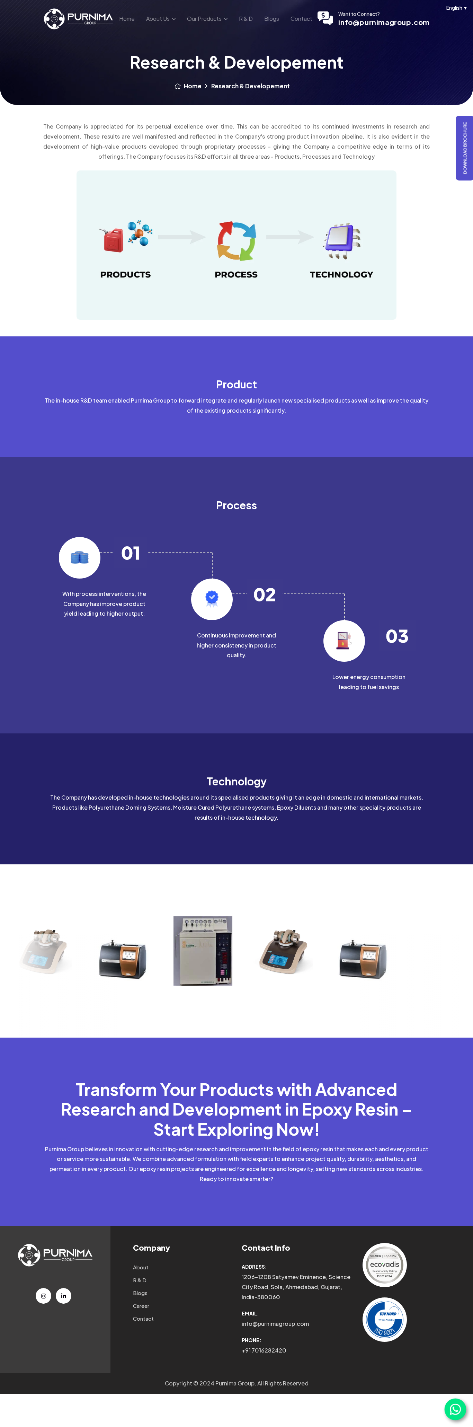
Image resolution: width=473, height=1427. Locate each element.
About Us (158, 18)
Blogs (271, 18)
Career (141, 1305)
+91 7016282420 (264, 1350)
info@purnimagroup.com (384, 22)
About (141, 1267)
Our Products (204, 18)
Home (127, 18)
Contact (301, 18)
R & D (246, 18)
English (457, 8)
